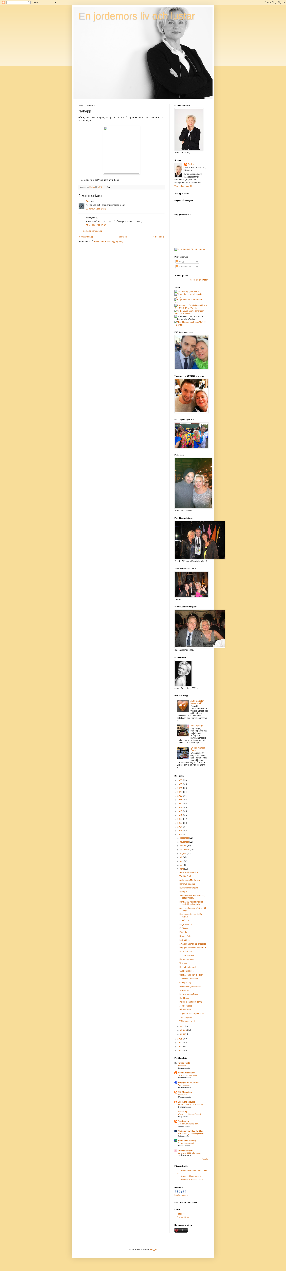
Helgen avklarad (186, 959)
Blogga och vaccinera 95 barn (192, 948)
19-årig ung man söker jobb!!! (192, 944)
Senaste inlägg (86, 237)
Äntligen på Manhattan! (189, 880)
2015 (180, 823)
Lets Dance (184, 940)
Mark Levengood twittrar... (190, 986)
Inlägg (181, 261)
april (182, 869)
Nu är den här (185, 951)
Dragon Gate (185, 936)
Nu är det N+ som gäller (187, 1075)
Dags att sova (185, 924)
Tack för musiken (186, 955)
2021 (180, 800)
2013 (180, 831)
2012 (180, 834)
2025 (180, 784)
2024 (180, 788)
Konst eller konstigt (187, 1141)
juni (182, 861)
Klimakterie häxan (186, 1073)
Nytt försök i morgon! (188, 888)
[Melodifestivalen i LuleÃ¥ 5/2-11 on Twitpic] (191, 325)
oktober (183, 846)
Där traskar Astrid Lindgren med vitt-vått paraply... (191, 903)
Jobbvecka (184, 990)
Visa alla (205, 1159)
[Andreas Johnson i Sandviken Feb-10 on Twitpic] (191, 313)
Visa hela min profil (183, 186)
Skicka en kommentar (92, 231)
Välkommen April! (187, 1021)
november (184, 842)
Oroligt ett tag (185, 982)
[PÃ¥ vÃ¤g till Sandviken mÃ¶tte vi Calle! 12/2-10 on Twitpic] (191, 308)
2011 (180, 1039)
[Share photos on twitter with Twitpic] (191, 297)
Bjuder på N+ (183, 1095)
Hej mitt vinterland (187, 967)
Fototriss (181, 1214)
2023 (180, 792)
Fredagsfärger (183, 1217)
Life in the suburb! (186, 1102)
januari (183, 1034)
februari (183, 1030)
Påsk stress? (185, 1010)
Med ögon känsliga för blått (190, 1131)
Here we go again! (187, 884)
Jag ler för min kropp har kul (191, 1013)
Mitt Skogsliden (185, 1092)
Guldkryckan (184, 1121)
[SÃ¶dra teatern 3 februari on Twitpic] (191, 302)
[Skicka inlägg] (108, 187)
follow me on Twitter (199, 280)
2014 (180, 827)
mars (182, 1026)
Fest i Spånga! (197, 726)
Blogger (153, 1249)
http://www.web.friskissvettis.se (190, 1179)
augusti (183, 853)
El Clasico (184, 928)
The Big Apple (185, 876)
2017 (180, 815)
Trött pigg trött (185, 1017)
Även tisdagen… (184, 1085)
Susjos (191, 164)
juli (181, 857)
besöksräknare (181, 1195)
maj (182, 865)
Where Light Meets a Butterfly (190, 1114)
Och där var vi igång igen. (188, 1124)
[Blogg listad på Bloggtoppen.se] (189, 249)
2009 (180, 1046)
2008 (180, 1050)
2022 (180, 796)
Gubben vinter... (186, 971)
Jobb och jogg (185, 1006)
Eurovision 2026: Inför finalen (189, 1153)
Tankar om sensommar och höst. (191, 1104)
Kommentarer (184, 266)
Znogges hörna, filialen (188, 1082)
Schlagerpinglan (185, 1150)
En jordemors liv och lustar (136, 16)
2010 (180, 1042)
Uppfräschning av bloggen (191, 975)
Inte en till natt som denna (190, 1002)
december (184, 838)
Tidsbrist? (182, 1065)
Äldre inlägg (158, 237)
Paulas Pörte (184, 1063)
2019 (180, 807)
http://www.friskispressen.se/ (189, 1176)
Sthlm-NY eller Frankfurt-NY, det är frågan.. (192, 896)
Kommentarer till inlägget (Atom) (108, 241)
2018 (180, 811)
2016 (180, 819)
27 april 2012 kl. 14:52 (96, 209)
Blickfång (182, 1112)
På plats (183, 932)
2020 (180, 804)
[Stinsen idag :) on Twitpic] (186, 291)
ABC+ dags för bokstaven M (197, 702)
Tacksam (183, 963)
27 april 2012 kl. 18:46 (96, 225)
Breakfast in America (188, 872)
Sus (88, 201)
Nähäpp (183, 892)
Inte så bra (184, 920)
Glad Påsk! (184, 998)
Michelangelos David (188, 994)
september (185, 849)
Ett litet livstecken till (186, 1143)
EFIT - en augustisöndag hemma (191, 1134)
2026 (180, 780)
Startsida (123, 237)
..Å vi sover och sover (188, 979)
